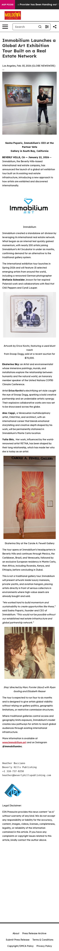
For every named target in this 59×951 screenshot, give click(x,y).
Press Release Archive (34, 933)
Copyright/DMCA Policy (20, 946)
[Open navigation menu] (5, 27)
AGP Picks (7, 4)
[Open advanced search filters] (46, 26)
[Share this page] (55, 27)
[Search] (40, 26)
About (16, 933)
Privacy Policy (44, 946)
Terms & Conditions (42, 939)
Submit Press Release (18, 939)
